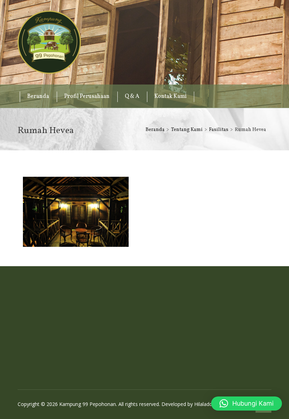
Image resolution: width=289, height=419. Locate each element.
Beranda (38, 96)
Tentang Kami (187, 129)
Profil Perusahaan (87, 96)
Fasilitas (218, 129)
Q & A (132, 96)
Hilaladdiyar (207, 404)
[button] (246, 403)
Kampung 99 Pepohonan (49, 42)
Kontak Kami (170, 96)
